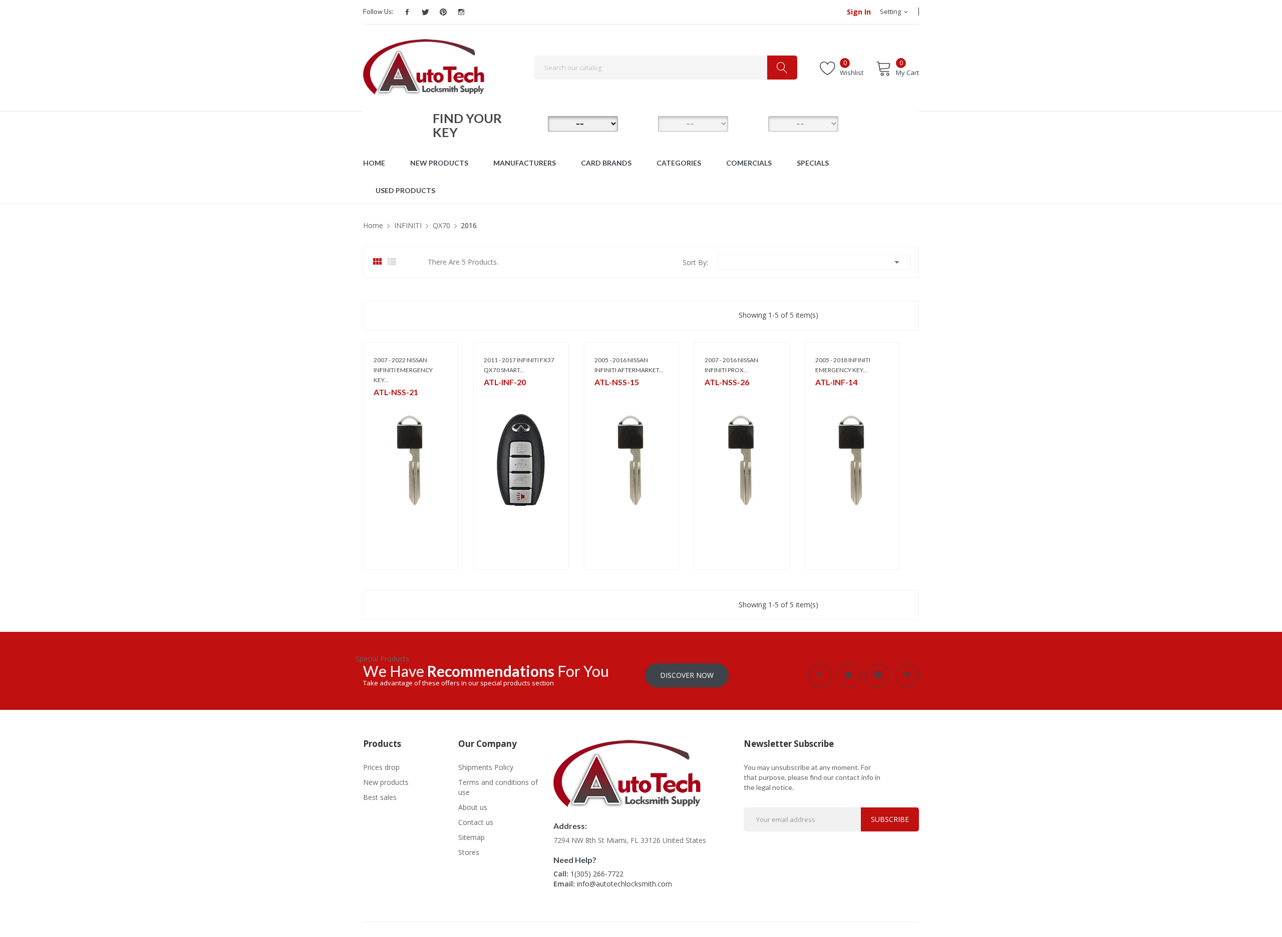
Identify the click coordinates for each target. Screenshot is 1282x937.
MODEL (643, 123)
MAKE (533, 123)
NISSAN (494, 395)
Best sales (380, 797)
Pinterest (443, 12)
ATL (379, 405)
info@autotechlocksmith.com (624, 883)
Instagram (461, 12)
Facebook (407, 12)
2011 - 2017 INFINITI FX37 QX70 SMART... (519, 365)
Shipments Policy (485, 767)
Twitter (425, 12)
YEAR (753, 123)
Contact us (475, 822)
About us (472, 807)
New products (386, 782)
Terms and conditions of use (498, 787)
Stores (468, 852)
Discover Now (687, 675)
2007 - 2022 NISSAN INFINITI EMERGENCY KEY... (403, 370)
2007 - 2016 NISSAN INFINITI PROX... (731, 365)
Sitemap (471, 837)
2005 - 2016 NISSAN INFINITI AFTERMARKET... (629, 365)
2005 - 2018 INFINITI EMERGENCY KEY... (842, 365)
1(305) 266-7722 (596, 873)
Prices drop (381, 767)
